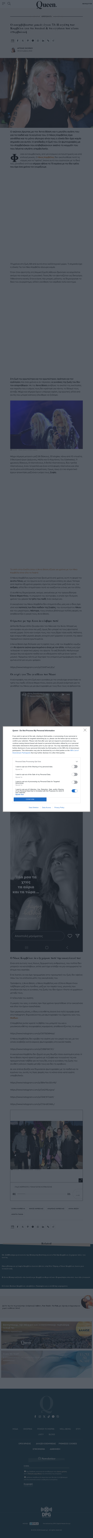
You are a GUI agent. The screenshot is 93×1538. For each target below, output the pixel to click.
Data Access (46, 807)
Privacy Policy (59, 807)
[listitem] (46, 761)
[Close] (86, 731)
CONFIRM (30, 799)
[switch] (75, 766)
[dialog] (46, 769)
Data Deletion (34, 807)
